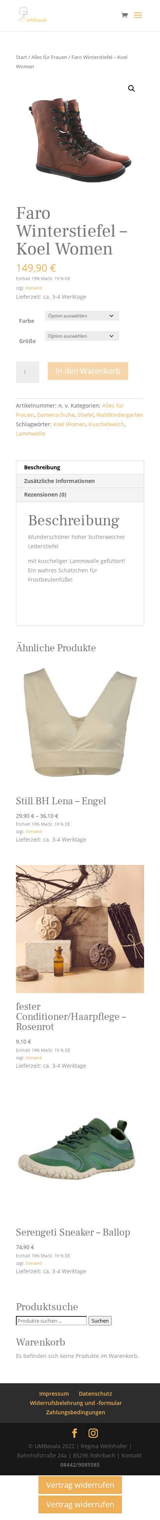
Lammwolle (30, 433)
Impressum (54, 1393)
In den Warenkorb (88, 371)
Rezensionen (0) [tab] (45, 494)
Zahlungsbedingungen (75, 1412)
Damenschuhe (56, 414)
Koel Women (69, 424)
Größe (27, 341)
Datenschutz (95, 1393)
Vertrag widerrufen (80, 1485)
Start (21, 57)
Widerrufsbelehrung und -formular (76, 1403)
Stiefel (85, 414)
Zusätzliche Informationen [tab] (59, 481)
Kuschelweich (106, 424)
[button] (132, 89)
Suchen (100, 1320)
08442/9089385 (80, 1464)
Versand (34, 288)
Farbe (26, 320)
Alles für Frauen (49, 57)
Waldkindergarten (119, 414)
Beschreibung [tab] (42, 467)
